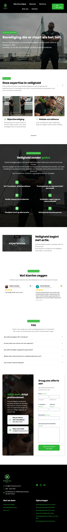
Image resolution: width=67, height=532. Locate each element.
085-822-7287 (17, 422)
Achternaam (53, 399)
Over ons (25, 9)
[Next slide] (63, 85)
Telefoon (52, 405)
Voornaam (41, 399)
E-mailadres (41, 405)
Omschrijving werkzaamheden (47, 424)
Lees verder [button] (39, 300)
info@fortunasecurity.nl (20, 431)
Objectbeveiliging (19, 4)
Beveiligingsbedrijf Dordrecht (45, 521)
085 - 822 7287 (10, 489)
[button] (31, 135)
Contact (35, 9)
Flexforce (42, 4)
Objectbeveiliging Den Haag (45, 513)
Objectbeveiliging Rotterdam (45, 507)
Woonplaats (44, 415)
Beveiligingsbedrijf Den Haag (45, 510)
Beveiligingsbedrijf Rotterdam (46, 504)
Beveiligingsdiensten (10, 507)
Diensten (32, 4)
